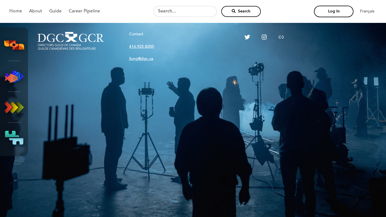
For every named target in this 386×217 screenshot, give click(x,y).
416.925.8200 (141, 47)
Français (367, 12)
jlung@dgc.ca (141, 59)
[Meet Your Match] (14, 138)
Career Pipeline (84, 11)
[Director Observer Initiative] (14, 45)
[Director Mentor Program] (14, 76)
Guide (55, 11)
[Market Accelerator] (14, 107)
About (35, 11)
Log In (334, 11)
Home (15, 11)
